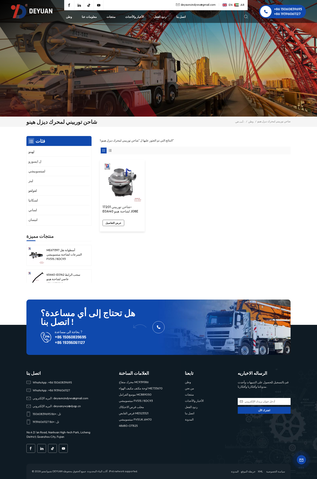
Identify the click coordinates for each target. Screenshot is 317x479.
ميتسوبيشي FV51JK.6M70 (135, 419)
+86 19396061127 (287, 14)
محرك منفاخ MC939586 (134, 382)
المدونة (189, 419)
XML (260, 471)
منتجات (111, 17)
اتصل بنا (181, 17)
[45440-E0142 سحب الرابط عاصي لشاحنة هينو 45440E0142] (36, 280)
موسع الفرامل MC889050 (135, 394)
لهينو (31, 152)
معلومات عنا (89, 17)
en (230, 5)
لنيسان (32, 220)
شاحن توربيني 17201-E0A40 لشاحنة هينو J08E (120, 209)
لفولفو (32, 190)
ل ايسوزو (34, 161)
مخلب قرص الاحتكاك (131, 407)
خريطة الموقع (248, 471)
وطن (69, 17)
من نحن (189, 388)
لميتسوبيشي (36, 171)
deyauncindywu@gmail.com (198, 4)
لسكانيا (33, 200)
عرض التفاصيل (113, 223)
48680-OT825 (128, 425)
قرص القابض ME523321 (133, 413)
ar (242, 5)
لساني (32, 210)
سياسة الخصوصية (275, 471)
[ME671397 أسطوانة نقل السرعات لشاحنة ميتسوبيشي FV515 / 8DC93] (36, 255)
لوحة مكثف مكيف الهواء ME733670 (141, 388)
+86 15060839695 (288, 9)
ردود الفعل (160, 17)
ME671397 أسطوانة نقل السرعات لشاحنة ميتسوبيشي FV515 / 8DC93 (64, 254)
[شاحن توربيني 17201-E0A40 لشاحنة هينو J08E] (122, 182)
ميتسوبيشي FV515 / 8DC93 (136, 401)
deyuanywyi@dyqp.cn (67, 406)
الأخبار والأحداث (134, 17)
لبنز (30, 181)
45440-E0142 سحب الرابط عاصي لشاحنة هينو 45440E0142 (63, 279)
